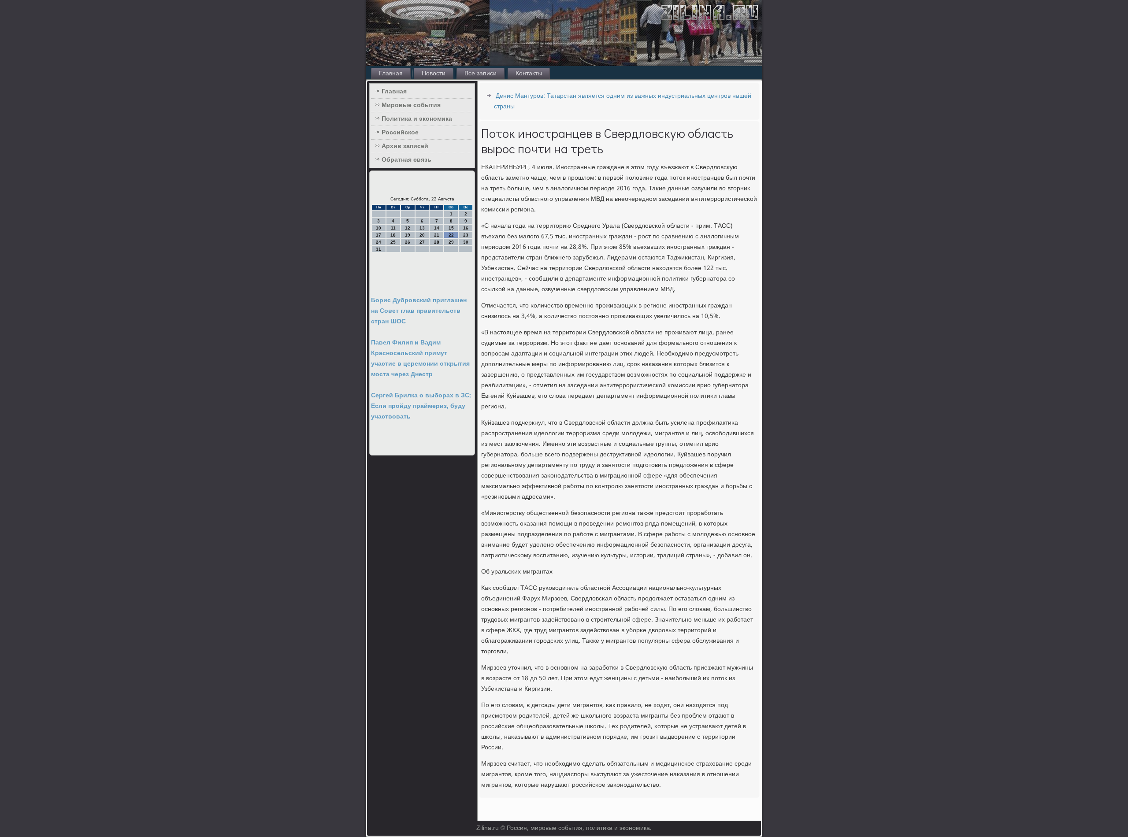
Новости (433, 73)
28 (436, 242)
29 (451, 242)
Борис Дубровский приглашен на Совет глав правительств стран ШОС (419, 311)
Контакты (529, 73)
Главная (391, 73)
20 (422, 235)
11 (393, 228)
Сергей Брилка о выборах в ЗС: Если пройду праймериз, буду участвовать (421, 406)
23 (465, 235)
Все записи (480, 73)
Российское (400, 132)
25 (393, 242)
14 (436, 228)
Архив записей (405, 146)
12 (407, 228)
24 (378, 242)
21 (436, 235)
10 (378, 228)
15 (451, 228)
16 (465, 228)
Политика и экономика (417, 119)
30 (465, 242)
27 (422, 242)
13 (422, 228)
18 (393, 235)
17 (378, 235)
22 (451, 235)
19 (407, 235)
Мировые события (411, 105)
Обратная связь (406, 160)
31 (378, 249)
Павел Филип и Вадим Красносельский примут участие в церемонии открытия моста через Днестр (420, 358)
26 (407, 242)
